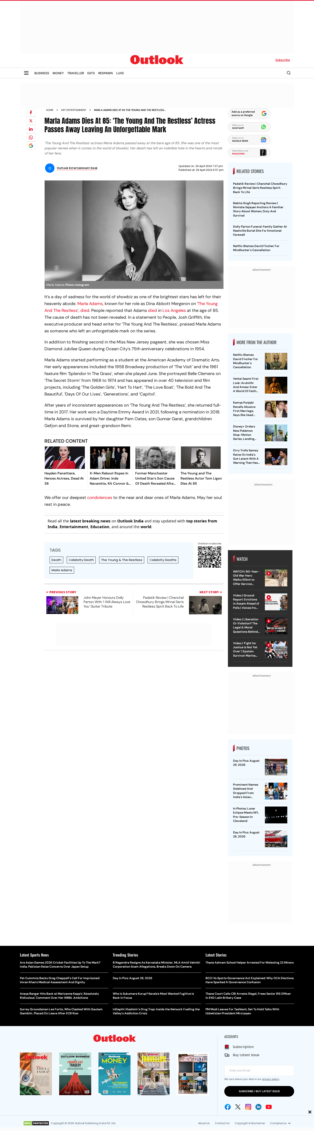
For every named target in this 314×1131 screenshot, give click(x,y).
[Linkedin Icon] (258, 1106)
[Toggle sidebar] (26, 73)
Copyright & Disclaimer (250, 1123)
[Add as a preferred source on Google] (31, 146)
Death (56, 560)
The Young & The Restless (121, 560)
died (84, 310)
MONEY (58, 73)
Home (49, 110)
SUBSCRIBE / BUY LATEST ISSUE (259, 1091)
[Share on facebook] (31, 112)
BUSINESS (41, 73)
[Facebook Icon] (227, 1106)
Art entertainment (73, 110)
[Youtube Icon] (268, 1106)
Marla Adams (90, 303)
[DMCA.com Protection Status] (36, 1123)
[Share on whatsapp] (31, 137)
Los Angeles (174, 310)
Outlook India (130, 520)
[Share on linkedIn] (31, 129)
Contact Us (222, 1123)
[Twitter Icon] (238, 1106)
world (146, 526)
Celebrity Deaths (163, 560)
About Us (204, 1123)
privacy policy (270, 1079)
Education (99, 526)
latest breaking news (90, 520)
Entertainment (74, 526)
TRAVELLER (75, 73)
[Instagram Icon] (248, 1106)
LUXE (120, 73)
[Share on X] (31, 121)
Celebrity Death (81, 560)
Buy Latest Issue (246, 1054)
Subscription (243, 1046)
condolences (99, 497)
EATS (91, 73)
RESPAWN (105, 73)
